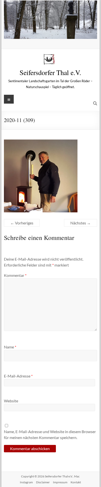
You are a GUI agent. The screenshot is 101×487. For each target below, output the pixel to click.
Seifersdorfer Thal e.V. (50, 72)
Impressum (60, 482)
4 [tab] (53, 32)
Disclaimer (43, 482)
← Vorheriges (21, 222)
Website (11, 400)
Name (10, 347)
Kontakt (76, 482)
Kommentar (15, 275)
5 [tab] (58, 32)
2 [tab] (42, 32)
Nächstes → (80, 222)
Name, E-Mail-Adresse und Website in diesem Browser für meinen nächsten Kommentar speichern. (50, 434)
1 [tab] (37, 32)
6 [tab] (63, 32)
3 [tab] (48, 32)
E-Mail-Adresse (18, 376)
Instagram (26, 482)
